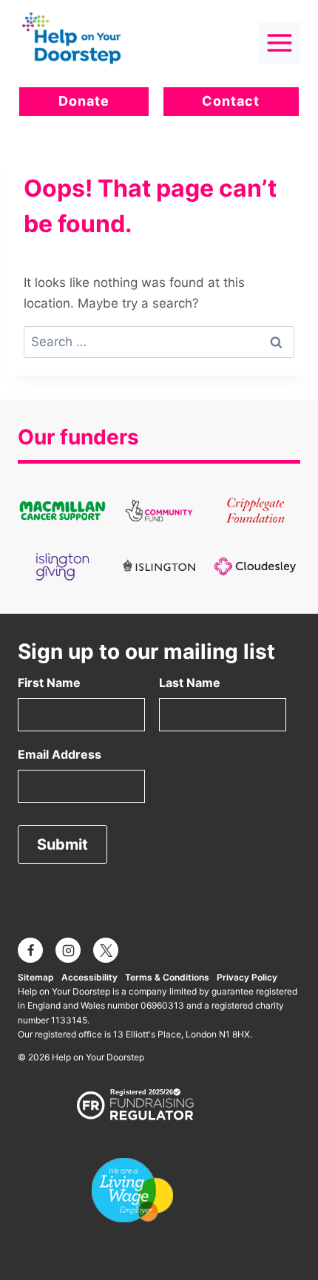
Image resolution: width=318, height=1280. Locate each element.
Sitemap (36, 977)
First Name (49, 682)
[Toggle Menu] (279, 43)
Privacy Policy (247, 977)
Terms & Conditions (167, 977)
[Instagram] (68, 950)
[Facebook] (30, 950)
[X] (105, 950)
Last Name (189, 682)
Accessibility (89, 977)
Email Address (59, 754)
